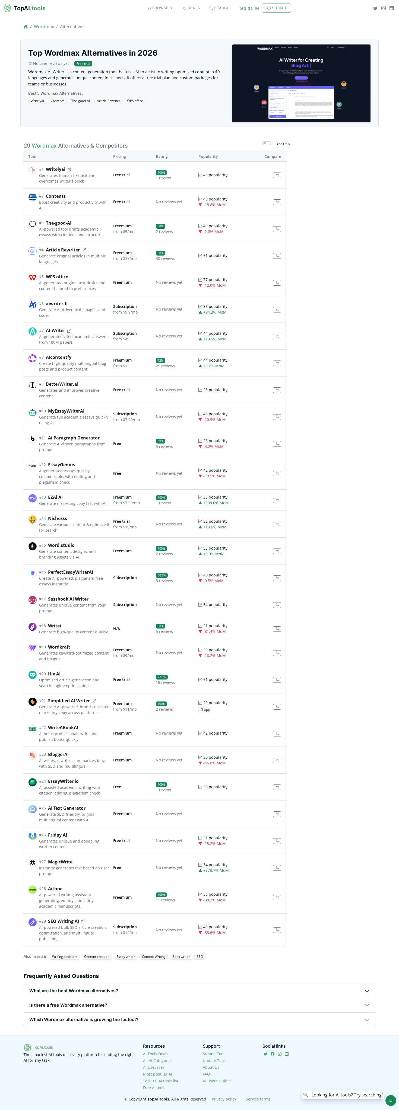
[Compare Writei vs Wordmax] (277, 629)
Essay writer (125, 956)
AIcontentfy (58, 357)
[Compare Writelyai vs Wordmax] (277, 175)
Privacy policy (224, 1099)
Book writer (181, 956)
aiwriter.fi (57, 304)
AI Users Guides (217, 1080)
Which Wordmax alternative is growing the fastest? (83, 1019)
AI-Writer (55, 330)
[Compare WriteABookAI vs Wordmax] (277, 733)
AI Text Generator (67, 808)
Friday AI (57, 835)
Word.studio (61, 545)
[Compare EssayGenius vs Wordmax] (277, 474)
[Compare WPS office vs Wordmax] (277, 283)
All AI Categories (158, 1060)
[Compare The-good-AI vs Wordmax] (277, 229)
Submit (279, 8)
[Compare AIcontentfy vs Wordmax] (277, 363)
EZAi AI (55, 497)
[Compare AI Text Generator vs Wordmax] (277, 814)
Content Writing (154, 956)
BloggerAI (58, 754)
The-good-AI (80, 100)
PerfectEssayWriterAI (70, 572)
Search (222, 8)
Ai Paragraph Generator (74, 438)
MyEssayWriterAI (66, 411)
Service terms (258, 1099)
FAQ (206, 1074)
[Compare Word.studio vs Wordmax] (277, 551)
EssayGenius (61, 465)
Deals (194, 8)
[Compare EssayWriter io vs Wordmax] (277, 787)
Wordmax (44, 27)
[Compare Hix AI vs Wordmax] (277, 680)
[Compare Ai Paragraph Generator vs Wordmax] (277, 444)
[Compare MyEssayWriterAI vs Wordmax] (277, 417)
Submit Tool (213, 1053)
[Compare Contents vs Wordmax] (277, 202)
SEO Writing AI (63, 921)
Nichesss (57, 518)
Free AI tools (154, 1087)
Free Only (283, 144)
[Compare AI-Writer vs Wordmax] (277, 336)
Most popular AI (157, 1074)
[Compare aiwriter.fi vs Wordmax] (277, 309)
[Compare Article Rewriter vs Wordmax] (277, 256)
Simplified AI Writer (69, 701)
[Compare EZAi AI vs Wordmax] (277, 500)
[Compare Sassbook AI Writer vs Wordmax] (277, 605)
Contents (57, 100)
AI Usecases (153, 1067)
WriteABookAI (63, 728)
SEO (200, 956)
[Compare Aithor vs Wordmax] (277, 898)
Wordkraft (59, 647)
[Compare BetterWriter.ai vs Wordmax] (277, 390)
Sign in (251, 8)
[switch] (266, 143)
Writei (54, 626)
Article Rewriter (108, 100)
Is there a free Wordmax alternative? (68, 1005)
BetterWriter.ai (62, 384)
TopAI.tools (42, 1047)
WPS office (135, 100)
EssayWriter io (63, 781)
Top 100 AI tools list (160, 1080)
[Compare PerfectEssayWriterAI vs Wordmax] (277, 578)
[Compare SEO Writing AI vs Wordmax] (277, 930)
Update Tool (214, 1060)
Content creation (96, 956)
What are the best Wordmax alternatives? (73, 990)
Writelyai (37, 100)
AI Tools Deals (155, 1053)
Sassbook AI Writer (68, 599)
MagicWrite (60, 862)
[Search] (390, 1100)
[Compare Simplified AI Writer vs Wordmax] (277, 707)
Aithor (55, 889)
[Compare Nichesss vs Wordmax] (277, 524)
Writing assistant (64, 956)
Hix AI (54, 674)
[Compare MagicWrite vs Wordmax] (277, 868)
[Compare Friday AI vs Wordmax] (277, 841)
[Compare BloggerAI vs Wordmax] (277, 760)
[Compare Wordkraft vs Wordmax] (277, 653)
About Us (211, 1067)
